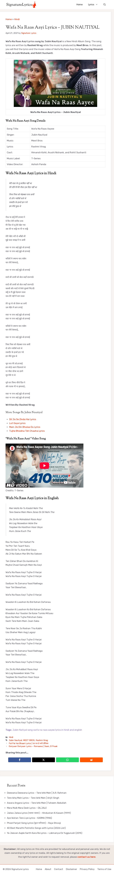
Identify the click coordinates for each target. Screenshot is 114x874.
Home (79, 4)
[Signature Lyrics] (21, 4)
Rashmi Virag (42, 740)
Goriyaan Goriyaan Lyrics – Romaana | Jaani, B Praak (33, 746)
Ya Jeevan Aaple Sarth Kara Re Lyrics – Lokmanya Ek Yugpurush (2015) (44, 833)
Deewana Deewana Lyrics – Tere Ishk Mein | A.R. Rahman (36, 793)
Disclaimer (71, 869)
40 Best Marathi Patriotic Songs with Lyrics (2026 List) (36, 828)
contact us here (86, 857)
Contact (58, 869)
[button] (104, 4)
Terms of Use (104, 869)
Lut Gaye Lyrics (17, 423)
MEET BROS (29, 740)
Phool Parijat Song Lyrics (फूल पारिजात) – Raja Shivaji (34, 823)
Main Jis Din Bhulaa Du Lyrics (24, 427)
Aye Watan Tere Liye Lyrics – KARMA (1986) (29, 818)
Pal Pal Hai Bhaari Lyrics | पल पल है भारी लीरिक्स (28, 743)
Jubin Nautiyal (15, 740)
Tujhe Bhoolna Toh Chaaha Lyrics (27, 431)
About (48, 869)
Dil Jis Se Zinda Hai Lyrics (22, 419)
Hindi (17, 19)
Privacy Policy (87, 869)
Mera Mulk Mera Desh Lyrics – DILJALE (27, 808)
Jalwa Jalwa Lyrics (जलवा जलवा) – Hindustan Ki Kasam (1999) (39, 813)
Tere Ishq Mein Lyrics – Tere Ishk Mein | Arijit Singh (33, 798)
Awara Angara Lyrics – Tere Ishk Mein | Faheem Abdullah (36, 803)
